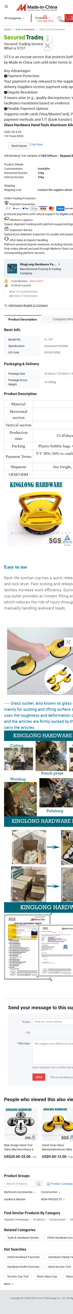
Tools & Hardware (24, 29)
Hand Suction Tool (59, 1267)
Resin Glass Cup (47, 1276)
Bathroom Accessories (18, 1192)
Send (39, 1077)
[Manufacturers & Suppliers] (36, 7)
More (7, 1284)
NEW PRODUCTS (51, 1199)
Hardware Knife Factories (23, 1267)
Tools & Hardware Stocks (23, 1237)
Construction (49, 1192)
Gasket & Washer (15, 1199)
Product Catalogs (61, 1184)
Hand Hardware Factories (23, 1257)
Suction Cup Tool (17, 1276)
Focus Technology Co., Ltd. (51, 1298)
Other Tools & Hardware (52, 29)
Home (7, 29)
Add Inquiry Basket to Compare (28, 305)
